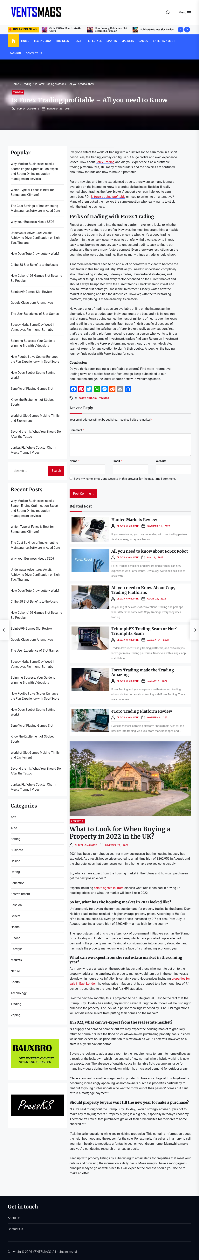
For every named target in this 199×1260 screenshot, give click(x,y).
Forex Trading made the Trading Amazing (142, 672)
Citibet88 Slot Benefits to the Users (34, 265)
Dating (15, 872)
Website (161, 461)
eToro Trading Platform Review (141, 711)
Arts (13, 817)
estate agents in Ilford (109, 888)
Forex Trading (105, 162)
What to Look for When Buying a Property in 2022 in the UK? (120, 832)
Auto (14, 828)
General (16, 916)
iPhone (15, 938)
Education (17, 883)
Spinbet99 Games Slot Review (111, 29)
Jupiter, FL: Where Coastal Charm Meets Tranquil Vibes (33, 450)
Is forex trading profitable (108, 197)
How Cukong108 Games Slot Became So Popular (65, 29)
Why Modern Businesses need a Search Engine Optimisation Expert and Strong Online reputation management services (34, 171)
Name (74, 461)
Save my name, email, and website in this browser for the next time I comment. (125, 478)
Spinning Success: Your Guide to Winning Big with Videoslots (33, 343)
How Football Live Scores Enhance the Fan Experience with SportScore (35, 359)
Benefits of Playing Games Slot (32, 388)
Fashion (15, 53)
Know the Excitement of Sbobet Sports (32, 402)
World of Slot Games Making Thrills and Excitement (35, 418)
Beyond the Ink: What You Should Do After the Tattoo (36, 434)
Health (78, 40)
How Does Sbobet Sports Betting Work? (33, 375)
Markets (127, 40)
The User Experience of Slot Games (35, 314)
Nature (15, 971)
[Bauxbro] (35, 1041)
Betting (15, 839)
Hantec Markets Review (134, 519)
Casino (143, 40)
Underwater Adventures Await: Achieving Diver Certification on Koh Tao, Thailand (35, 238)
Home (25, 40)
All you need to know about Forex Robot (149, 551)
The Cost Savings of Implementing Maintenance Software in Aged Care (35, 208)
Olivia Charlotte (28, 108)
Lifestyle (95, 40)
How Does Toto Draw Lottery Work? (35, 254)
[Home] (13, 41)
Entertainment (164, 40)
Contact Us (34, 53)
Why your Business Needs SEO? (32, 222)
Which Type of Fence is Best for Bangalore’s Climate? (32, 192)
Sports (111, 40)
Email (117, 461)
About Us (14, 1218)
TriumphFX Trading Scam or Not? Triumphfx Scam (144, 631)
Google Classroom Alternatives (158, 29)
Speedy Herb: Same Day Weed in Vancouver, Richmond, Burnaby (33, 327)
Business (62, 40)
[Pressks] (37, 1097)
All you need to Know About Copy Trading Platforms (143, 590)
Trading (18, 92)
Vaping (15, 1015)
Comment (77, 430)
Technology (43, 40)
